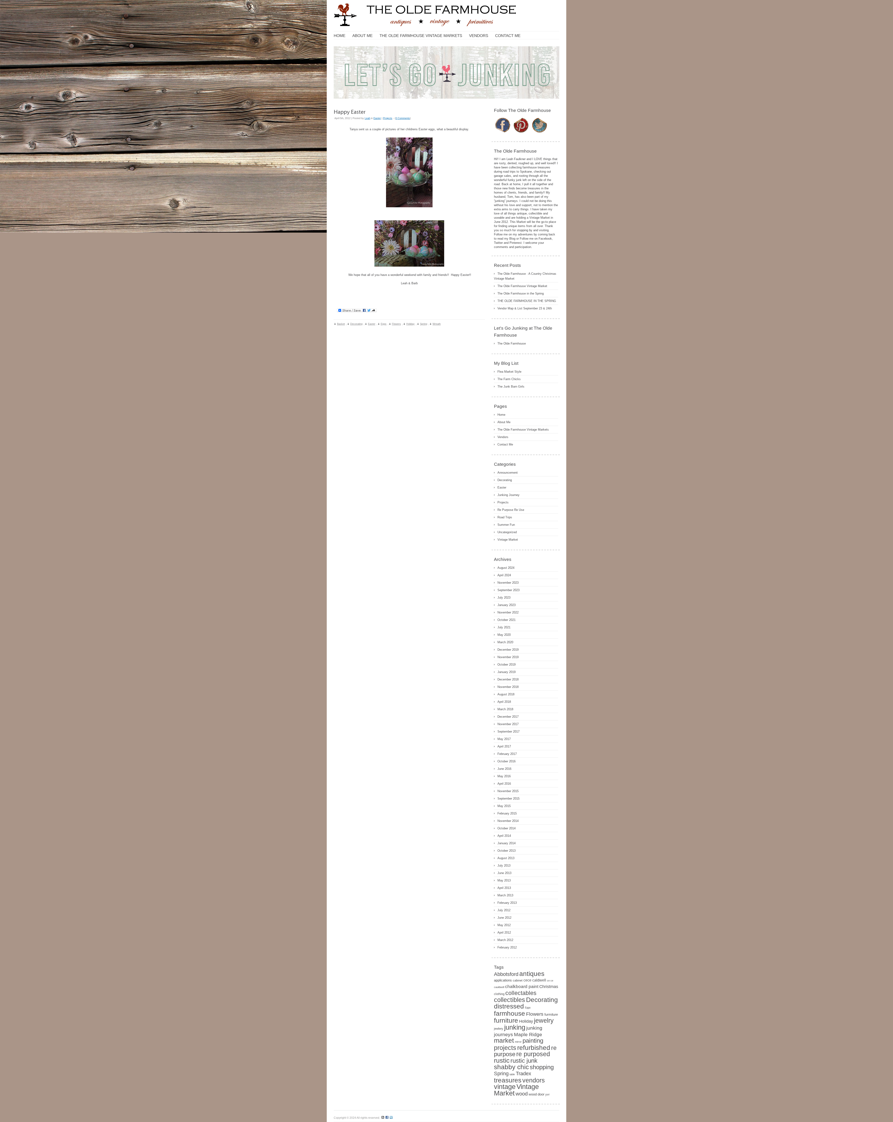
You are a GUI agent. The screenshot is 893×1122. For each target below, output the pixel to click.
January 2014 (506, 843)
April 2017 (504, 746)
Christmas (548, 986)
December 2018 (508, 679)
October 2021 (506, 620)
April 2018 (504, 701)
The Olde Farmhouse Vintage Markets (523, 429)
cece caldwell (534, 980)
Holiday (410, 323)
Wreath (437, 323)
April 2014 (504, 835)
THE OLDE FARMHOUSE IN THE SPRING (526, 301)
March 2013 (505, 895)
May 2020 (504, 634)
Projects (387, 118)
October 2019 (506, 664)
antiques (531, 973)
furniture (506, 1020)
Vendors (502, 437)
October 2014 (506, 828)
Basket (341, 323)
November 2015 (508, 791)
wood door (536, 1094)
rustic (502, 1060)
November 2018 (508, 687)
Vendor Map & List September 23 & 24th (524, 308)
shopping (542, 1067)
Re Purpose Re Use (510, 510)
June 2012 (504, 917)
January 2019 (506, 672)
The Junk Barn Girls (510, 386)
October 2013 (506, 850)
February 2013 (507, 902)
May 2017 (504, 739)
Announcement (507, 472)
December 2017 (508, 716)
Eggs (384, 323)
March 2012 (505, 940)
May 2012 (504, 925)
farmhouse (509, 1013)
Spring (423, 323)
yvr (547, 1094)
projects (505, 1047)
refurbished (533, 1047)
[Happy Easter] (350, 111)
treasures (507, 1080)
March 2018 (505, 709)
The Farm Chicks (509, 379)
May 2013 (504, 880)
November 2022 (508, 612)
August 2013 (505, 858)
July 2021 (503, 627)
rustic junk (523, 1060)
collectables (520, 993)
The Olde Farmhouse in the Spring (520, 293)
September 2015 (508, 798)
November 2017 (508, 724)
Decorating (356, 323)
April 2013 (504, 888)
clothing (499, 994)
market (504, 1040)
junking (514, 1027)
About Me (503, 422)
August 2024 (505, 567)
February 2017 (507, 754)
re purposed (533, 1054)
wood (522, 1094)
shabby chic (511, 1067)
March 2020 (505, 642)
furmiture (551, 1014)
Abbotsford (506, 974)
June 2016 (504, 768)
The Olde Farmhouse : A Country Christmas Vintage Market (525, 276)
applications (503, 980)
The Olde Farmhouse (511, 343)
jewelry (544, 1020)
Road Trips (504, 517)
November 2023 (508, 582)
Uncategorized (507, 532)
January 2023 (506, 605)
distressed (509, 1006)
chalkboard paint (521, 986)
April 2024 (504, 575)
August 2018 (505, 694)
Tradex (523, 1073)
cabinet (518, 980)
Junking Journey (508, 495)
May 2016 (504, 776)
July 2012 (503, 910)
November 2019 (508, 657)
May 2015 (504, 806)
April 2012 (504, 932)
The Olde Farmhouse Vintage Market (522, 286)
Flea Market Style (509, 371)
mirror (518, 1041)
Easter (377, 118)
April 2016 (504, 783)
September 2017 (508, 731)
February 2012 (507, 947)
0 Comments (403, 118)
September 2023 (508, 590)
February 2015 (507, 813)
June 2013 (504, 873)
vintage (505, 1086)
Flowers (396, 323)
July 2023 (503, 597)
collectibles (509, 999)
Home (501, 414)
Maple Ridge (528, 1034)
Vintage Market (507, 539)
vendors (533, 1080)
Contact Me (505, 444)
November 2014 (508, 821)
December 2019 (508, 649)
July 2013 (503, 865)
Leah (367, 118)
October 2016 (506, 761)
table (512, 1074)
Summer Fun (506, 524)
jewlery (498, 1028)
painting (533, 1040)
